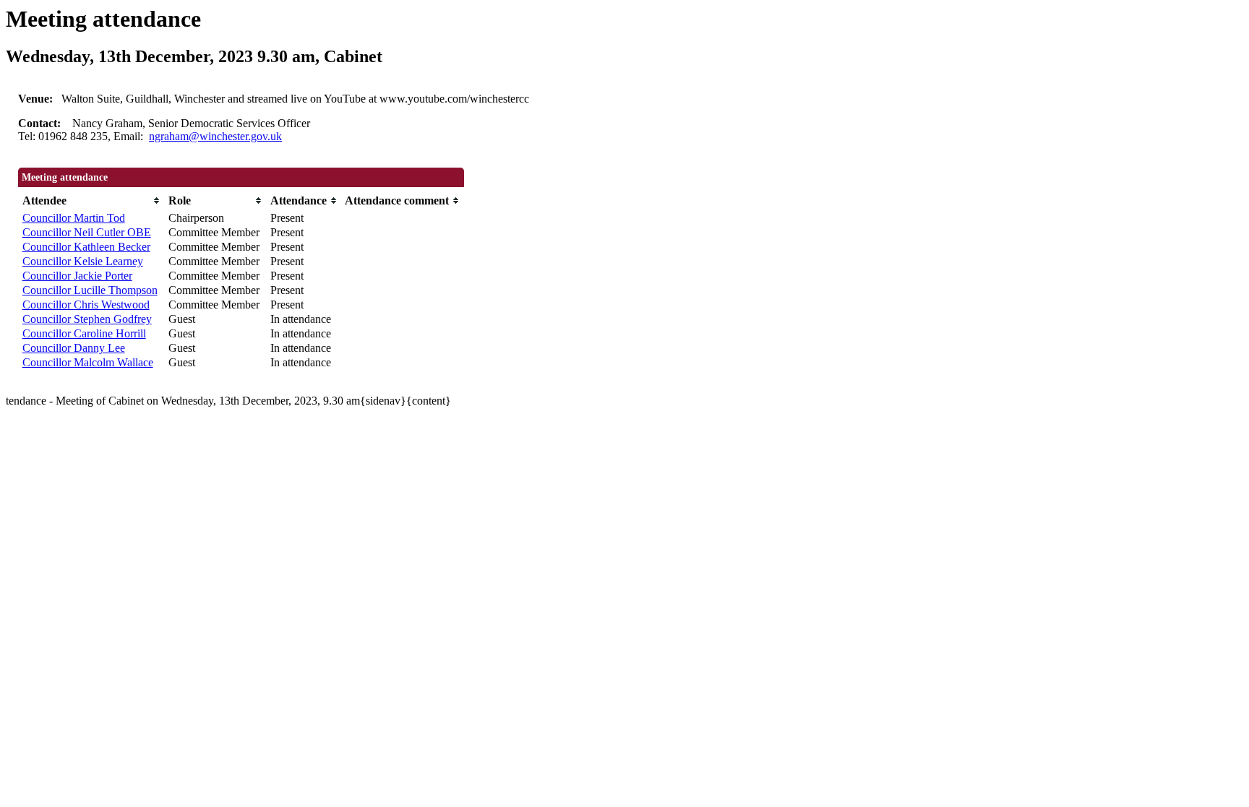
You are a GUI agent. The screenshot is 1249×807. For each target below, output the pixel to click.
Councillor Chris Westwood (86, 304)
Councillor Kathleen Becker (86, 247)
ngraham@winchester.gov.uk (215, 136)
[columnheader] (92, 200)
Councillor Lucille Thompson (90, 290)
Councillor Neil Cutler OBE (86, 232)
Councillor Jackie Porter (77, 275)
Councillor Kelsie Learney (82, 261)
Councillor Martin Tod (73, 218)
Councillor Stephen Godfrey (87, 319)
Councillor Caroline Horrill (84, 333)
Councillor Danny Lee (73, 348)
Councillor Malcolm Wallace (87, 362)
